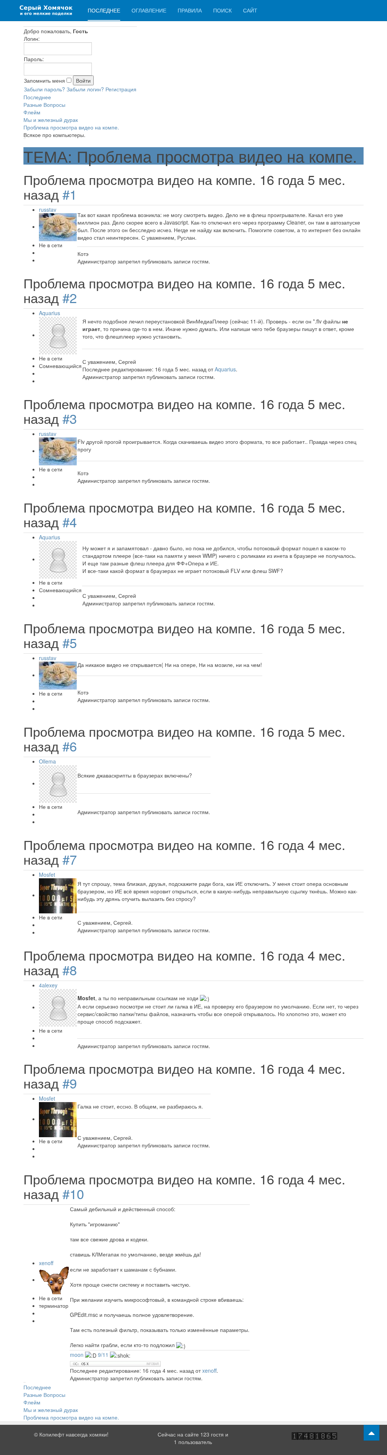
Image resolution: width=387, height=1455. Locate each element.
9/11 (103, 1354)
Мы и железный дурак (50, 119)
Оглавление (149, 10)
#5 (69, 642)
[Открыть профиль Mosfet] (58, 895)
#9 (69, 1082)
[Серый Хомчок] (46, 10)
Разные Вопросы (44, 104)
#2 (69, 297)
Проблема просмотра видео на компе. (71, 127)
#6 (69, 745)
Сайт (250, 10)
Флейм (31, 112)
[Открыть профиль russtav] (58, 226)
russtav (47, 209)
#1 (69, 194)
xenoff (46, 1263)
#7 (69, 859)
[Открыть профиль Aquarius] (58, 335)
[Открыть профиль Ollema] (58, 783)
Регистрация (120, 89)
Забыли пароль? (44, 89)
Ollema (47, 761)
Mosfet (47, 874)
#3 (69, 418)
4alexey (48, 985)
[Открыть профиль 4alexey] (58, 1007)
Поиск (222, 10)
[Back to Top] (371, 1433)
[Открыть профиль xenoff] (54, 1279)
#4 (69, 521)
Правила (190, 10)
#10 (73, 1193)
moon (77, 1354)
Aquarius (49, 313)
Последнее (104, 10)
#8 (69, 969)
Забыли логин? (85, 89)
